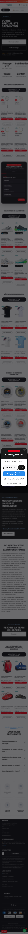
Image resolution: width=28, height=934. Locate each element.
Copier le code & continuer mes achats (14, 473)
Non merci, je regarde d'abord (14, 483)
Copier (21, 467)
